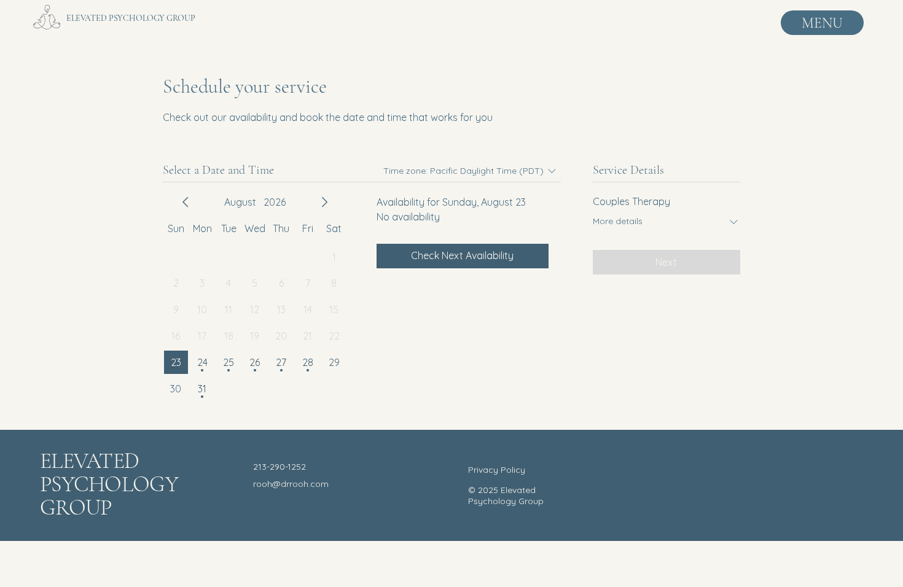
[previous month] (185, 202)
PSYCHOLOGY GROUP (109, 496)
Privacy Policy (496, 469)
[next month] (324, 202)
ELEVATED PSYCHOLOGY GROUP (130, 18)
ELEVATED (92, 461)
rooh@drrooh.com (291, 483)
